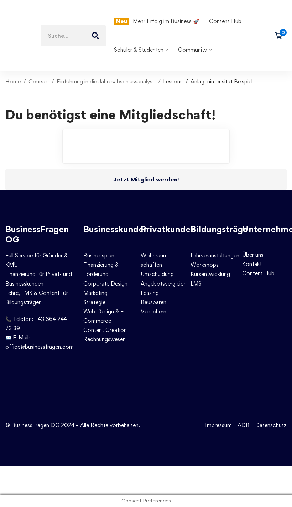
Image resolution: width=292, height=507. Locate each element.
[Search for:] (73, 35)
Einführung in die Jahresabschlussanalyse (106, 81)
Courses (38, 81)
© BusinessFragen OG (32, 425)
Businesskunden (115, 229)
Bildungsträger (221, 229)
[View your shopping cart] (280, 35)
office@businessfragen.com (39, 346)
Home (13, 81)
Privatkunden (168, 229)
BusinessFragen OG (37, 234)
